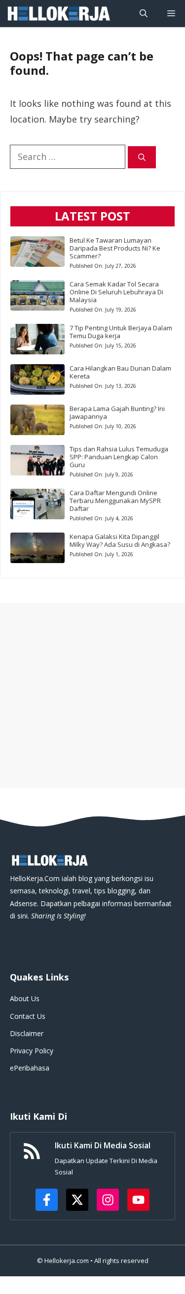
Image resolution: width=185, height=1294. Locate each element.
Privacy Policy (31, 1050)
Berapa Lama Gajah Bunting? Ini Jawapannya (117, 412)
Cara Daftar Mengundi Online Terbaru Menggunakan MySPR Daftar (115, 500)
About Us (24, 998)
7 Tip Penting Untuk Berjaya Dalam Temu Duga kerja (121, 331)
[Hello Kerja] (58, 13)
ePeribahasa (29, 1068)
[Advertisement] (92, 695)
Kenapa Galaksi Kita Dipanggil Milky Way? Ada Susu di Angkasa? (120, 540)
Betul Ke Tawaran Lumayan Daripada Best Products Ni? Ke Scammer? (115, 248)
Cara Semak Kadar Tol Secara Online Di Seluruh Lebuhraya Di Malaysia (116, 292)
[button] (143, 13)
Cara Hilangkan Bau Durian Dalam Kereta (120, 372)
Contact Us (27, 1016)
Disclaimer (26, 1033)
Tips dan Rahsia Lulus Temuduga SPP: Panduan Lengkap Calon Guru (119, 456)
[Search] (142, 157)
